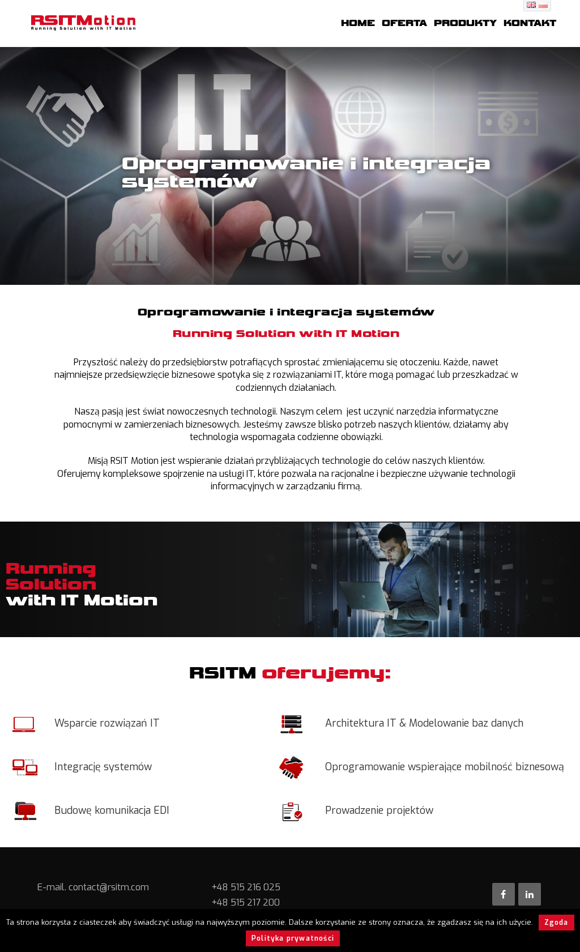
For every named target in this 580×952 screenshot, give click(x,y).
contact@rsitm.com (109, 887)
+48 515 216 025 (245, 887)
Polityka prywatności (292, 938)
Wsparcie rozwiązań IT (107, 723)
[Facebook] (503, 894)
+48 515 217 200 (245, 902)
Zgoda (556, 922)
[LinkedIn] (529, 894)
